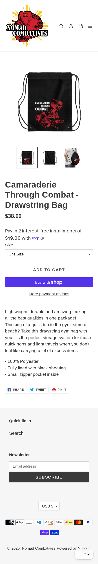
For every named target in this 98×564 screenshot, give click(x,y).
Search (16, 433)
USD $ (47, 506)
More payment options (49, 294)
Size (9, 245)
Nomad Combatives (38, 548)
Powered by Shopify (74, 548)
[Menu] (90, 25)
